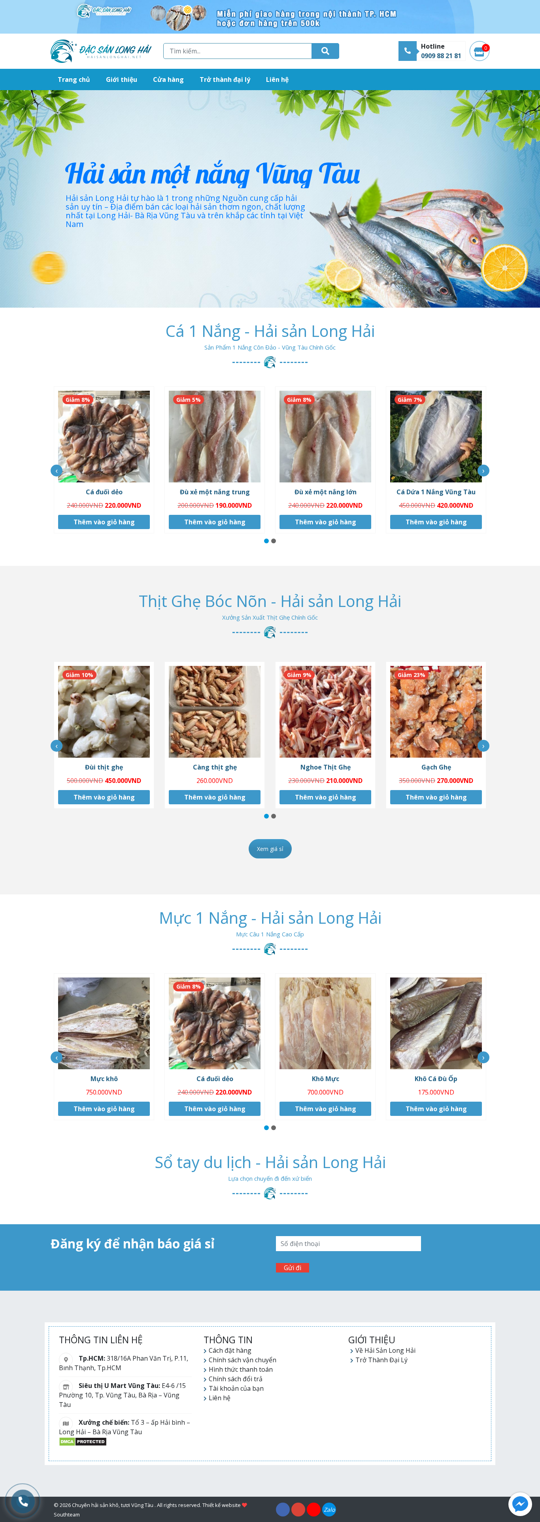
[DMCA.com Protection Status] (83, 1441)
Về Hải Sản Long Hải (385, 1350)
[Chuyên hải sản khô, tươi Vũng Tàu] (101, 51)
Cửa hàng (168, 79)
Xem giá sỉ (270, 849)
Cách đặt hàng (230, 1350)
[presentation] (56, 470)
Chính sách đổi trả (235, 1379)
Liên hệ (277, 79)
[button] (266, 541)
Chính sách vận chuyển (242, 1360)
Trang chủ (74, 79)
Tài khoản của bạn (236, 1388)
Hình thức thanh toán (241, 1369)
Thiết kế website (221, 1505)
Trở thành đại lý (225, 79)
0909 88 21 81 (441, 55)
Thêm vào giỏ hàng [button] (104, 522)
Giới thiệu (121, 79)
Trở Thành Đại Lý (381, 1360)
